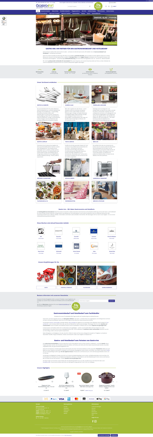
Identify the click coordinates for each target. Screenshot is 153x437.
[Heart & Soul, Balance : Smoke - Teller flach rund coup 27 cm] (66, 378)
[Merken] (52, 381)
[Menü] (5, 17)
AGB (93, 415)
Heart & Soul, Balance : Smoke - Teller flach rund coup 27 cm (66, 386)
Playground (86, 287)
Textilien (108, 350)
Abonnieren (111, 300)
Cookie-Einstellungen (96, 406)
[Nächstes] (117, 382)
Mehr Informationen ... (68, 435)
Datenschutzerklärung (64, 304)
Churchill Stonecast (66, 287)
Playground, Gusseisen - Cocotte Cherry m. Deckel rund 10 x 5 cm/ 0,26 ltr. (86, 387)
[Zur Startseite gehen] (45, 6)
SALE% (46, 287)
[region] (76, 382)
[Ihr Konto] (108, 6)
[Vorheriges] (36, 382)
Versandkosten (79, 426)
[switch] (4, 24)
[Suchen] (79, 6)
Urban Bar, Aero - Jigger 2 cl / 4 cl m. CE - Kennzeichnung (106, 386)
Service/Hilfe (113, 2)
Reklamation (66, 410)
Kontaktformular (46, 362)
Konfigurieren (114, 435)
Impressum (94, 411)
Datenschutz (94, 413)
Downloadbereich (107, 287)
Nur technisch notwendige (103, 435)
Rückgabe (66, 411)
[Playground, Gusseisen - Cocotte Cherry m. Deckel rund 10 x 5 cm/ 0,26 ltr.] (86, 378)
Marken (65, 413)
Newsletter (66, 408)
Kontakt (65, 406)
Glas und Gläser (72, 322)
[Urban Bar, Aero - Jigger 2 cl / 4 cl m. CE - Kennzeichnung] (107, 378)
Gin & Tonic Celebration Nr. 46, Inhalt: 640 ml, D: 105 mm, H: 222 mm (46, 387)
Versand (93, 408)
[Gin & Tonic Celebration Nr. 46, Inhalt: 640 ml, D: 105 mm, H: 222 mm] (46, 378)
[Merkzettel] (106, 6)
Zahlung (93, 410)
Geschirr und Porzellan (54, 322)
